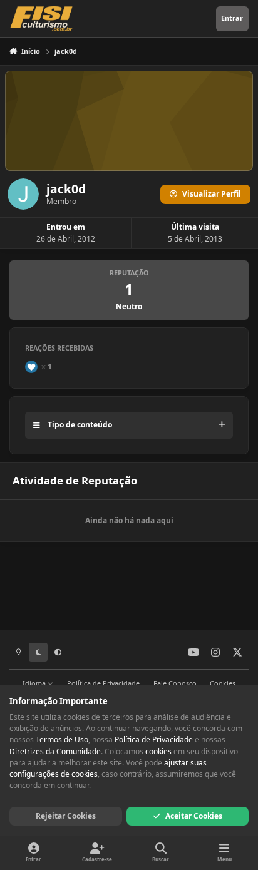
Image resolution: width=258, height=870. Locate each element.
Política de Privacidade (103, 683)
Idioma (35, 683)
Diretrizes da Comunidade (55, 751)
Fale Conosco (175, 683)
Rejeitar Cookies (66, 816)
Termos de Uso (62, 739)
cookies (158, 751)
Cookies (222, 683)
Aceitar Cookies (193, 816)
